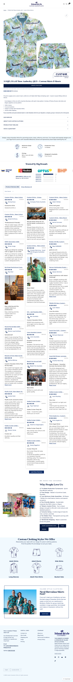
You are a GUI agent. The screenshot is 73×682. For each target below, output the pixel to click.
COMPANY (41, 630)
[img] (23, 176)
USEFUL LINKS (25, 630)
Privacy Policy (41, 639)
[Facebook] (56, 657)
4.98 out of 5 (27, 176)
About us (40, 633)
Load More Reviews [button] (36, 472)
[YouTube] (63, 657)
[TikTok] (56, 660)
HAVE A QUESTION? (10, 128)
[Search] (66, 4)
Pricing (22, 641)
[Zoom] (66, 15)
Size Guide (23, 635)
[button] (38, 174)
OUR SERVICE (8, 117)
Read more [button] (52, 296)
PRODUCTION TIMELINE (11, 125)
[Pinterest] (66, 657)
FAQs (22, 639)
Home (5, 10)
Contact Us (24, 633)
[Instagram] (59, 657)
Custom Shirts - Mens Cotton (14, 197)
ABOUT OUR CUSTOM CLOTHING (13, 121)
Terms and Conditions (43, 637)
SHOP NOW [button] (58, 653)
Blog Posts (40, 635)
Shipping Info (24, 637)
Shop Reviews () (26, 187)
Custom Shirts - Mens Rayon (58, 218)
